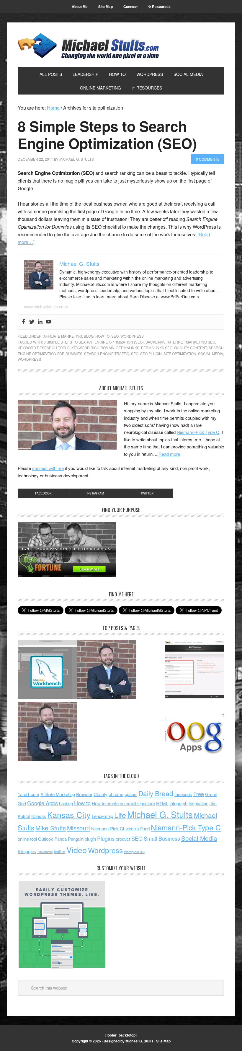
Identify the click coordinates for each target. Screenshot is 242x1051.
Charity (100, 794)
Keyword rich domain (93, 347)
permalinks (127, 347)
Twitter (146, 493)
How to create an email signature (123, 803)
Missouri (78, 827)
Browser (84, 794)
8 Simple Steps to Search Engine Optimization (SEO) (107, 134)
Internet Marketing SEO (191, 341)
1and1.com (28, 794)
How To (102, 336)
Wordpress (132, 336)
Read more (169, 454)
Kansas (38, 816)
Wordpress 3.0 (134, 852)
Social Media (210, 353)
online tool (27, 839)
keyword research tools (44, 347)
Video (76, 849)
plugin (90, 839)
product (123, 839)
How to (82, 803)
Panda (60, 839)
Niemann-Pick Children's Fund (120, 828)
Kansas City (69, 814)
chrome (116, 794)
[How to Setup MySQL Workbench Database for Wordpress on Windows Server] (47, 670)
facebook (183, 794)
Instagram (95, 493)
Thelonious (45, 852)
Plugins (106, 838)
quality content (190, 347)
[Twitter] (32, 322)
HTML (162, 803)
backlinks (155, 341)
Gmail (211, 794)
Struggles (27, 851)
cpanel (131, 794)
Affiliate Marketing (62, 336)
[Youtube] (48, 322)
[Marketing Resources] (47, 732)
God (22, 803)
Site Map (163, 1041)
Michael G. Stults (88, 46)
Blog (89, 336)
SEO (115, 336)
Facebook (43, 493)
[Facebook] (23, 322)
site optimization (179, 353)
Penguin (76, 839)
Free (198, 794)
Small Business (162, 838)
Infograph (178, 803)
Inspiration (198, 803)
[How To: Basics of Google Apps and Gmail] (194, 732)
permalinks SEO (156, 347)
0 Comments (208, 159)
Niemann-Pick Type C (198, 432)
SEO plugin (151, 353)
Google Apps (42, 803)
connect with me (48, 468)
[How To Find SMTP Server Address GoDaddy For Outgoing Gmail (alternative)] (194, 670)
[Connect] (106, 670)
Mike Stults (50, 827)
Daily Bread (155, 793)
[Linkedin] (40, 322)
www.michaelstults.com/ (46, 307)
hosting (66, 803)
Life (120, 815)
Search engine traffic (106, 353)
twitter (59, 851)
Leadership (102, 816)
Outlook (45, 839)
